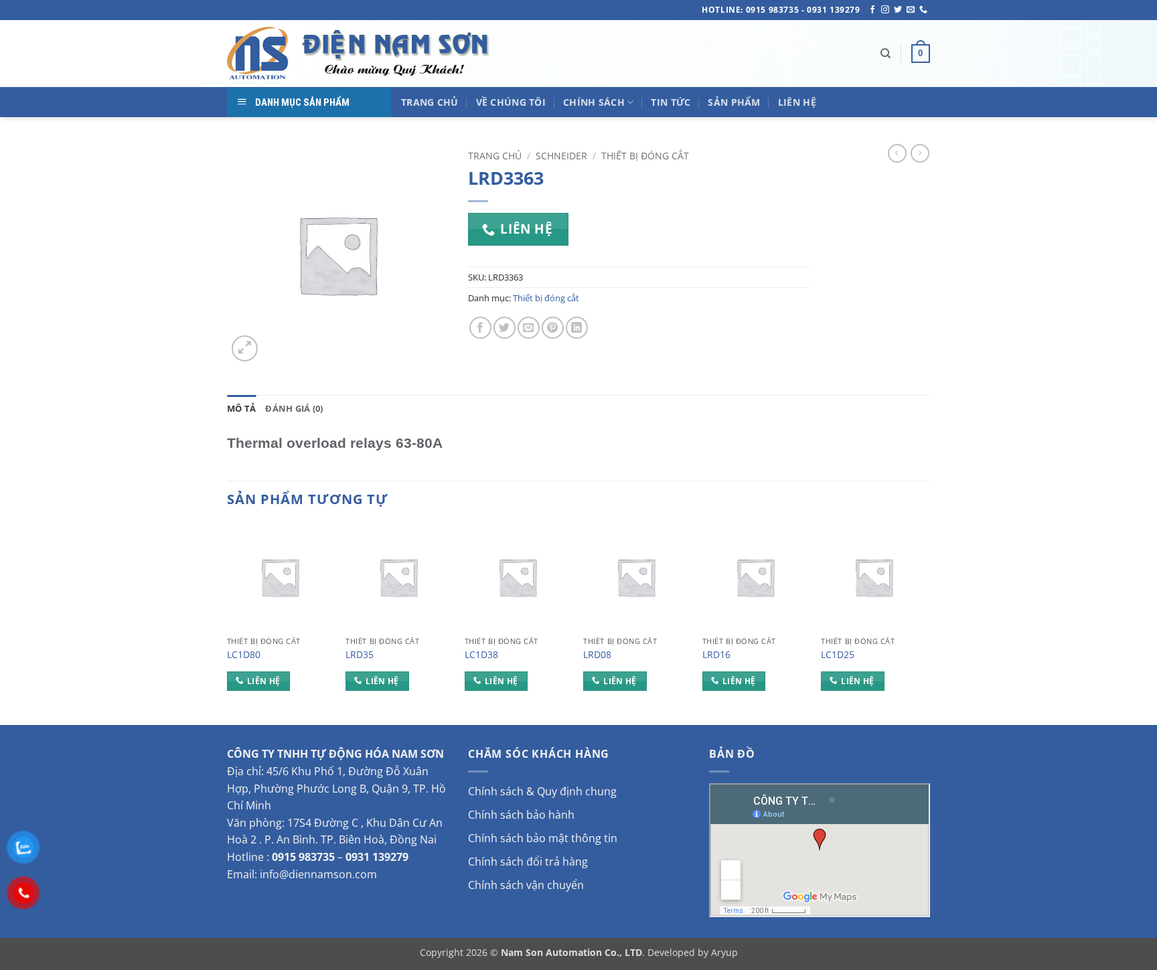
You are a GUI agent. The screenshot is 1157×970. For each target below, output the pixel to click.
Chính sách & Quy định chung (542, 791)
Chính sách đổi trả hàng (528, 861)
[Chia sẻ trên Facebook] (480, 328)
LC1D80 (243, 655)
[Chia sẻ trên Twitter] (504, 328)
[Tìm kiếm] (885, 53)
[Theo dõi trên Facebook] (872, 10)
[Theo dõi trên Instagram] (885, 10)
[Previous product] (920, 153)
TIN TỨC (670, 102)
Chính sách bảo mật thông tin (542, 838)
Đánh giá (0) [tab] (294, 408)
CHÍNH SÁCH (594, 102)
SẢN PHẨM (734, 102)
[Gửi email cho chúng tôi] (911, 10)
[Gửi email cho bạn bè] (529, 328)
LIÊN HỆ (797, 102)
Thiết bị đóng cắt (645, 155)
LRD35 (359, 655)
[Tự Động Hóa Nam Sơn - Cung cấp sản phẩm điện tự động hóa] (361, 53)
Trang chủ (495, 155)
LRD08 (597, 655)
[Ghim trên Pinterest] (553, 328)
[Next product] (897, 153)
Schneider (561, 155)
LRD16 (716, 655)
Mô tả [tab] (241, 408)
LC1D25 (837, 655)
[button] (920, 53)
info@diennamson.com (318, 874)
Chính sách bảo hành (521, 814)
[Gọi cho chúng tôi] (923, 10)
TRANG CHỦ (430, 102)
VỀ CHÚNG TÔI (511, 102)
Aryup (724, 952)
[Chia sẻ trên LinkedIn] (577, 328)
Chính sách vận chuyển (526, 885)
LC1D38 (481, 655)
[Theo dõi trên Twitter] (898, 10)
